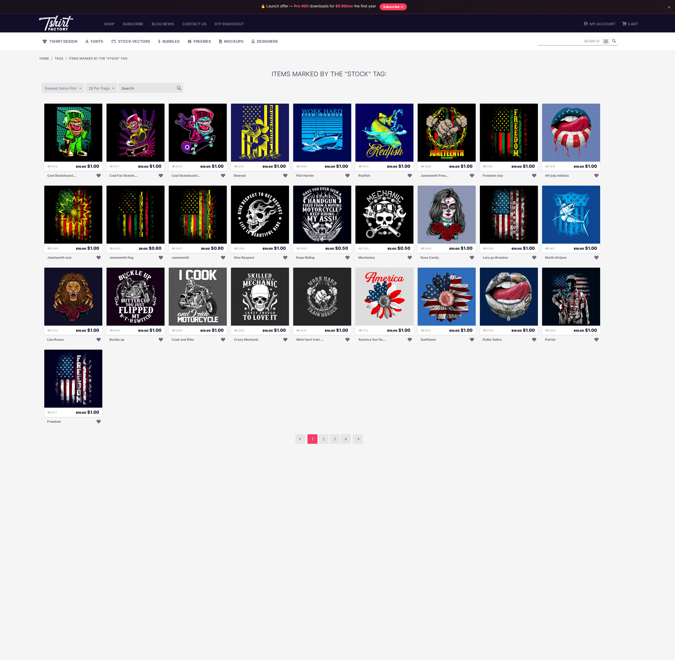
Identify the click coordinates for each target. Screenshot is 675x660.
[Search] (613, 40)
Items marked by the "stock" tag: (98, 58)
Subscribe (133, 24)
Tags (59, 58)
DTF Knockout (229, 24)
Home (44, 58)
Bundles (171, 41)
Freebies (202, 41)
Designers (267, 41)
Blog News (163, 24)
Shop (109, 24)
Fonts (96, 41)
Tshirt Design (63, 41)
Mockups (233, 41)
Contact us (194, 24)
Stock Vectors (133, 41)
